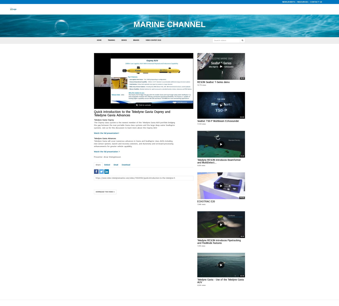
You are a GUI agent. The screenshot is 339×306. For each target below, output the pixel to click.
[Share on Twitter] (101, 171)
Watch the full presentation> (106, 133)
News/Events (288, 2)
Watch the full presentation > (107, 151)
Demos (124, 40)
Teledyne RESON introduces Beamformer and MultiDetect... (219, 161)
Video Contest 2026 (153, 40)
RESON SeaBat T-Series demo (213, 82)
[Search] (242, 40)
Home (99, 40)
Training (111, 40)
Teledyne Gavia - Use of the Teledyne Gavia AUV (220, 281)
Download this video (105, 192)
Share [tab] (98, 165)
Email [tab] (116, 165)
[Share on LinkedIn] (106, 171)
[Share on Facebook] (96, 171)
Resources (302, 2)
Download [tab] (126, 165)
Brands (136, 40)
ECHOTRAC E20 (206, 201)
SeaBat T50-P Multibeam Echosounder (218, 121)
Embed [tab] (107, 165)
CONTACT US (316, 2)
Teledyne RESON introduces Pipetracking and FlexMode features (219, 242)
